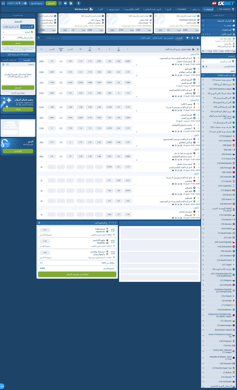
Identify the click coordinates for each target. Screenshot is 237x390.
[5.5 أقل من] (52, 118)
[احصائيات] (181, 64)
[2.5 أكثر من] (70, 61)
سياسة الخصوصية (8, 54)
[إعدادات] (24, 3)
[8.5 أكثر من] (70, 82)
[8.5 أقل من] (52, 82)
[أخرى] (44, 43)
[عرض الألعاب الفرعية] (137, 65)
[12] (90, 61)
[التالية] (203, 34)
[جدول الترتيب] (176, 64)
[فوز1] (128, 61)
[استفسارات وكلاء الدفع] (65, 3)
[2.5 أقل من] (52, 61)
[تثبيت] (199, 58)
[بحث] (38, 38)
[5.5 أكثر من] (70, 118)
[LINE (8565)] (197, 38)
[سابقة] (209, 34)
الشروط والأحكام (28, 54)
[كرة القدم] (192, 38)
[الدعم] (3, 3)
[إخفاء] (203, 75)
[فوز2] (109, 61)
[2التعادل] (81, 61)
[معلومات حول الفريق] (173, 64)
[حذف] (39, 222)
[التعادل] (119, 61)
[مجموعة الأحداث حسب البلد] (203, 66)
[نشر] (203, 21)
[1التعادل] (99, 61)
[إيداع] (60, 3)
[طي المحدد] (206, 66)
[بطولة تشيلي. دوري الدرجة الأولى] (187, 38)
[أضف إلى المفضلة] (203, 38)
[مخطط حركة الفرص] (178, 64)
